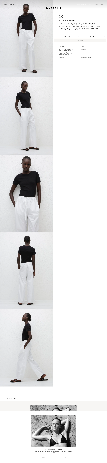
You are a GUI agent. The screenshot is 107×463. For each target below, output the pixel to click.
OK (66, 458)
